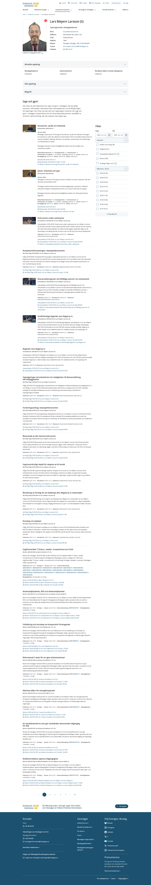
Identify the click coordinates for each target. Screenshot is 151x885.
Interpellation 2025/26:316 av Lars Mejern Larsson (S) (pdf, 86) (60, 340)
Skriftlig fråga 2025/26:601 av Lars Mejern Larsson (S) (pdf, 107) (46, 272)
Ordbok (107, 3)
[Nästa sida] (75, 795)
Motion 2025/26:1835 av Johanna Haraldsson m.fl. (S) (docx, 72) (46, 682)
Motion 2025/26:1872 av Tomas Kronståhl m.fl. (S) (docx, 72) (45, 715)
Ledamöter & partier (33, 14)
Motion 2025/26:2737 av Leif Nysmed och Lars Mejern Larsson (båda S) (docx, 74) (52, 616)
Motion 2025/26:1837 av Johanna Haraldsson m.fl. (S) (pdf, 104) (46, 752)
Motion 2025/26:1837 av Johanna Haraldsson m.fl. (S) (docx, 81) (46, 750)
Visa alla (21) (118, 214)
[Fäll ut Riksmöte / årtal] (126, 169)
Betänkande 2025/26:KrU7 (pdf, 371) (52, 162)
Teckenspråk (73, 3)
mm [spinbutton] (102, 135)
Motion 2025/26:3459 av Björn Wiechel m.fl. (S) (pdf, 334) (44, 585)
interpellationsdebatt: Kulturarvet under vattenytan (59, 244)
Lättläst (64, 3)
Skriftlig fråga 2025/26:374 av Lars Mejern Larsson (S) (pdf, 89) (46, 401)
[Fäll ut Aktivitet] (126, 140)
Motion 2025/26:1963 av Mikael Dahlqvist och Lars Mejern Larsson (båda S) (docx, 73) (53, 783)
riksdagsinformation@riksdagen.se (37, 842)
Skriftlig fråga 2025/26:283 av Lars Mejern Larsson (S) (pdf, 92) (46, 486)
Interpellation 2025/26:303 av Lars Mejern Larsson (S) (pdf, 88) (60, 305)
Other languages (96, 3)
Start (24, 14)
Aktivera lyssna (116, 3)
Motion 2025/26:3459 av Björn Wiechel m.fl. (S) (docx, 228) (44, 582)
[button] (41, 10)
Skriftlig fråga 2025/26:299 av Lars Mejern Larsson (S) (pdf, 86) (46, 458)
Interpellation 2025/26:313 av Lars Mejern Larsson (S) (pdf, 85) (46, 371)
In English (84, 3)
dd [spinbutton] (105, 135)
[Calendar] (109, 135)
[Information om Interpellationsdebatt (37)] (118, 154)
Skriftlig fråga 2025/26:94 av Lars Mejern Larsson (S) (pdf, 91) (46, 514)
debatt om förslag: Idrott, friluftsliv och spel (57, 211)
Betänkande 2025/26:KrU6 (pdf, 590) (52, 209)
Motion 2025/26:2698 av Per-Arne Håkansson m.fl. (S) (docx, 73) (46, 649)
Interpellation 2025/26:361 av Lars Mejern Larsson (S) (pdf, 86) (60, 242)
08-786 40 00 (29, 826)
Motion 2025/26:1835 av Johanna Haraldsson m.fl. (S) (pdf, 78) (46, 684)
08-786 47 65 (67, 49)
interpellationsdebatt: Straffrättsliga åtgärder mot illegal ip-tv (63, 342)
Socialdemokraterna (70, 32)
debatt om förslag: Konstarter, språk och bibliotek (59, 164)
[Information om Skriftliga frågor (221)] (116, 163)
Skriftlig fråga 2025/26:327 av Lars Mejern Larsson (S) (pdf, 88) (46, 429)
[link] (39, 795)
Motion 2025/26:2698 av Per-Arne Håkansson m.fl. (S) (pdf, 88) (46, 651)
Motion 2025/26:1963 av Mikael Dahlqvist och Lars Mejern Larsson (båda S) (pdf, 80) (53, 785)
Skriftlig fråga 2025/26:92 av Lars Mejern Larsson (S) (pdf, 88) (46, 543)
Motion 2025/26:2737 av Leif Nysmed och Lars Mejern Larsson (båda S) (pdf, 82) (52, 618)
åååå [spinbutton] (98, 135)
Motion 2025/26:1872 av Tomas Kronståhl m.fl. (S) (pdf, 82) (45, 717)
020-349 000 (29, 838)
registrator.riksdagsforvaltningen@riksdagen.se (41, 858)
